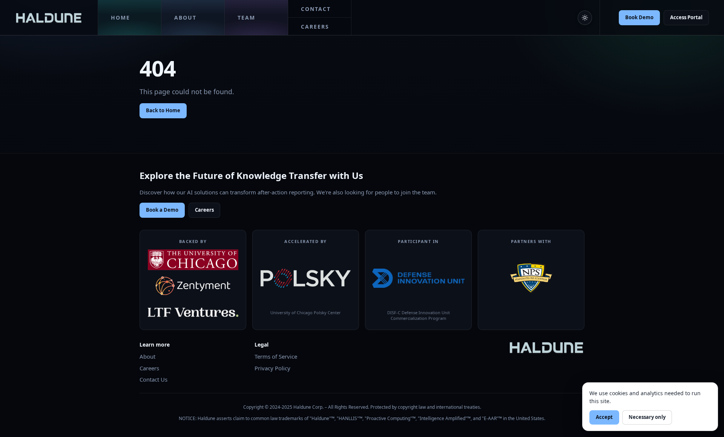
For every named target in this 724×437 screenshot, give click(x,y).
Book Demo (639, 17)
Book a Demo (162, 209)
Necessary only (647, 417)
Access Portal (686, 17)
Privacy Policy (272, 368)
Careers (204, 209)
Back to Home (163, 110)
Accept (604, 417)
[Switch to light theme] (585, 18)
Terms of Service (276, 356)
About (147, 356)
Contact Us (153, 379)
